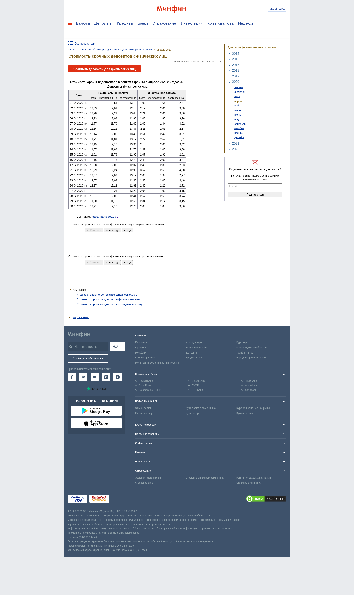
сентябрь (240, 123)
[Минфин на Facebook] (72, 377)
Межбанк (140, 352)
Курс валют (142, 342)
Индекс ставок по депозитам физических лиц (107, 294)
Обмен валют (143, 408)
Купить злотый (244, 413)
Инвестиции (192, 23)
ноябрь (238, 132)
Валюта (83, 23)
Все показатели (85, 43)
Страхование (164, 23)
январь (238, 87)
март (237, 96)
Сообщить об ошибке (88, 358)
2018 (235, 70)
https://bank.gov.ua (104, 216)
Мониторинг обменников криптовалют (157, 362)
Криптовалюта (220, 23)
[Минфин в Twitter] (95, 377)
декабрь (239, 137)
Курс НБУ (140, 347)
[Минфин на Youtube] (117, 377)
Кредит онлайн (194, 357)
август (238, 119)
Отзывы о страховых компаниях (205, 477)
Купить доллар (143, 413)
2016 (235, 59)
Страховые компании (248, 482)
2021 (235, 143)
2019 (235, 76)
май (236, 105)
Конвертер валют (145, 357)
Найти (117, 346)
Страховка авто (144, 482)
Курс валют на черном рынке (253, 408)
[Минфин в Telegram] (83, 377)
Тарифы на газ (244, 352)
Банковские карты (196, 347)
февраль (239, 91)
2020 (235, 82)
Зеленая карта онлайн (148, 477)
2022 (235, 149)
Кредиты (125, 23)
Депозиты (103, 23)
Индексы (246, 23)
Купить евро (193, 413)
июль (237, 114)
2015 (235, 54)
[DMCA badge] (265, 499)
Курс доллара (194, 342)
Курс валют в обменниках (201, 408)
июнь (237, 110)
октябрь (239, 128)
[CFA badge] (120, 499)
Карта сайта (81, 317)
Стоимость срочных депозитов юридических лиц (109, 304)
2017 (235, 65)
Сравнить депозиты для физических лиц (104, 69)
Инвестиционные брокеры (251, 347)
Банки (142, 23)
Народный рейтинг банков (251, 357)
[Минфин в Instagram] (106, 377)
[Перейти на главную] (177, 9)
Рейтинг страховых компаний (253, 477)
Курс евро (242, 342)
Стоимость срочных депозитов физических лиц (108, 299)
